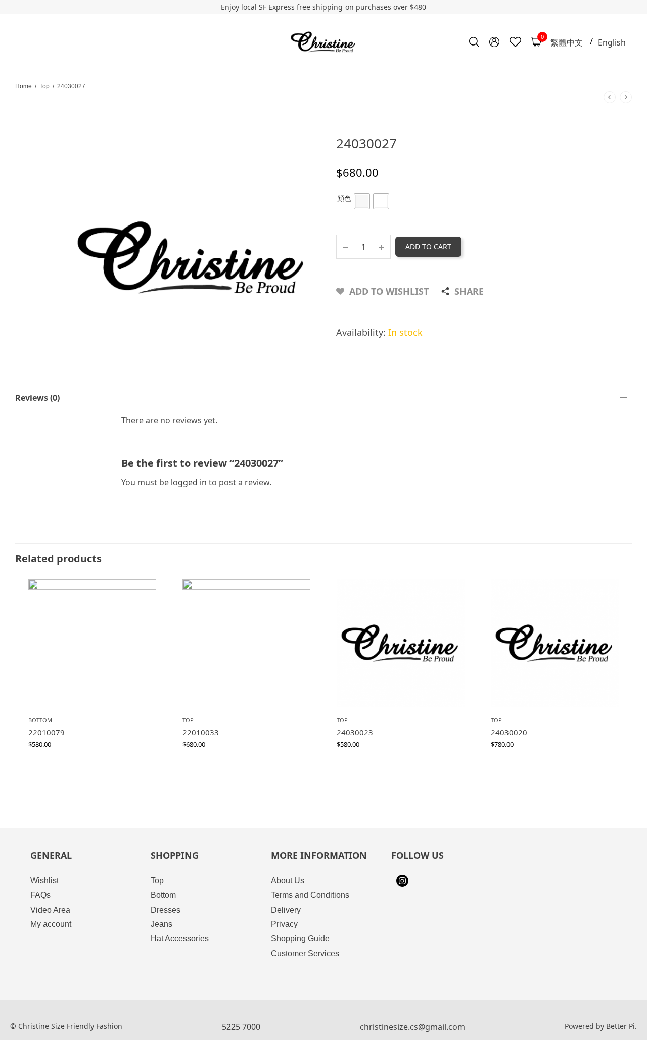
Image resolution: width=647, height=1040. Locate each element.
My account (50, 924)
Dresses (165, 910)
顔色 (344, 198)
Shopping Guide (300, 938)
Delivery (286, 910)
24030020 (509, 732)
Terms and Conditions (310, 895)
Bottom (40, 720)
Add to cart (428, 246)
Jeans (161, 924)
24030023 (355, 732)
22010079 (46, 732)
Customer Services (305, 953)
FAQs (40, 895)
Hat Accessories (180, 938)
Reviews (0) (37, 397)
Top (44, 86)
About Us (287, 880)
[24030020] (555, 643)
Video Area (50, 910)
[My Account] (494, 42)
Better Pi (620, 1026)
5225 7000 (241, 1026)
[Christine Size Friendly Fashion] (323, 42)
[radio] (361, 201)
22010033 (200, 732)
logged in (189, 482)
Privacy (284, 924)
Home (23, 86)
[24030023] (401, 643)
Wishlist (44, 880)
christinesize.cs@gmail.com (412, 1026)
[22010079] (92, 643)
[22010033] (246, 643)
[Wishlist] (515, 42)
